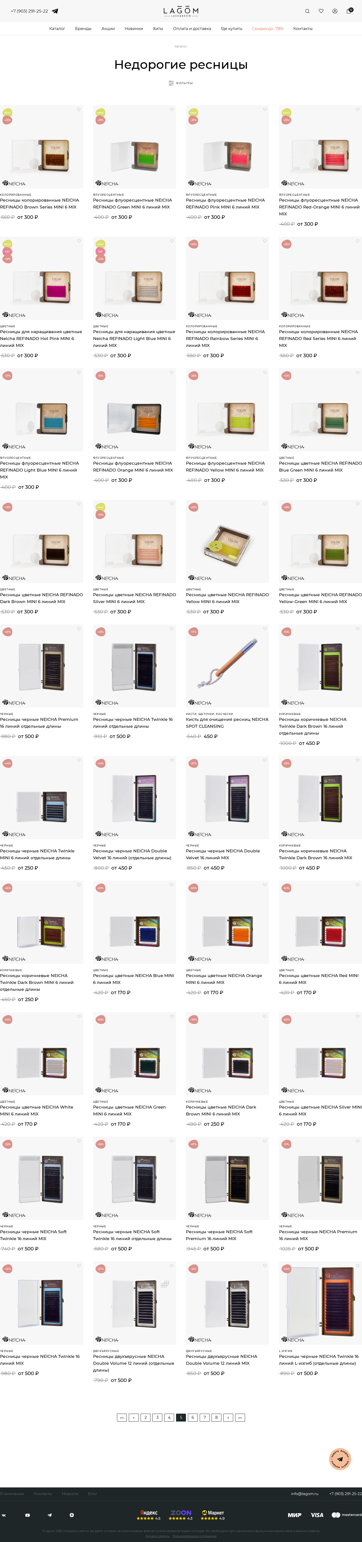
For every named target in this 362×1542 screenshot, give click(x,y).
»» (240, 1417)
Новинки (134, 28)
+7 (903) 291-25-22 (29, 11)
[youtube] (27, 1515)
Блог (92, 1493)
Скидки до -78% (267, 28)
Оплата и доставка (192, 28)
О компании (12, 1493)
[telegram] (55, 11)
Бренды (83, 28)
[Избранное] (321, 11)
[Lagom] (181, 11)
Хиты (158, 28)
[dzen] (72, 1515)
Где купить (231, 28)
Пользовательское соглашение (195, 1536)
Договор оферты (157, 1536)
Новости (70, 1493)
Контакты (303, 28)
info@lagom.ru (304, 1493)
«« (122, 1417)
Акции (108, 28)
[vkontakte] (3, 1515)
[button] (79, 109)
